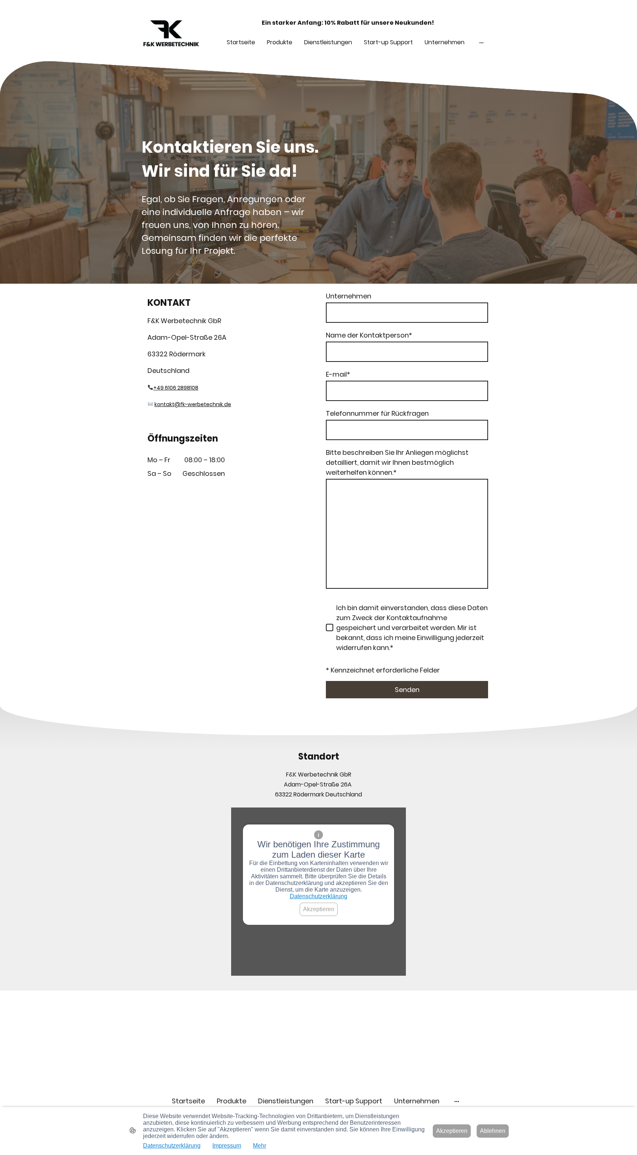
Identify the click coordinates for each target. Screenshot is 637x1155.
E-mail (338, 374)
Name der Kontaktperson (369, 335)
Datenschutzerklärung (318, 896)
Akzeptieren (318, 909)
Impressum (226, 1145)
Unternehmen (348, 296)
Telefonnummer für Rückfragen (377, 413)
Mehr (259, 1145)
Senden (407, 689)
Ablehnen (492, 1131)
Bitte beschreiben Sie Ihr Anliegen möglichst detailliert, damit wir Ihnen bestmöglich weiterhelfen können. (397, 462)
